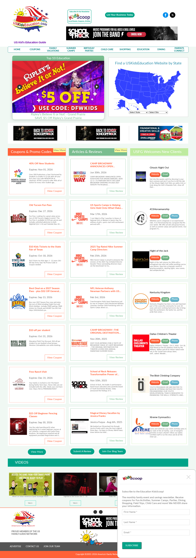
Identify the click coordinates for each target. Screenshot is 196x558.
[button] (188, 476)
